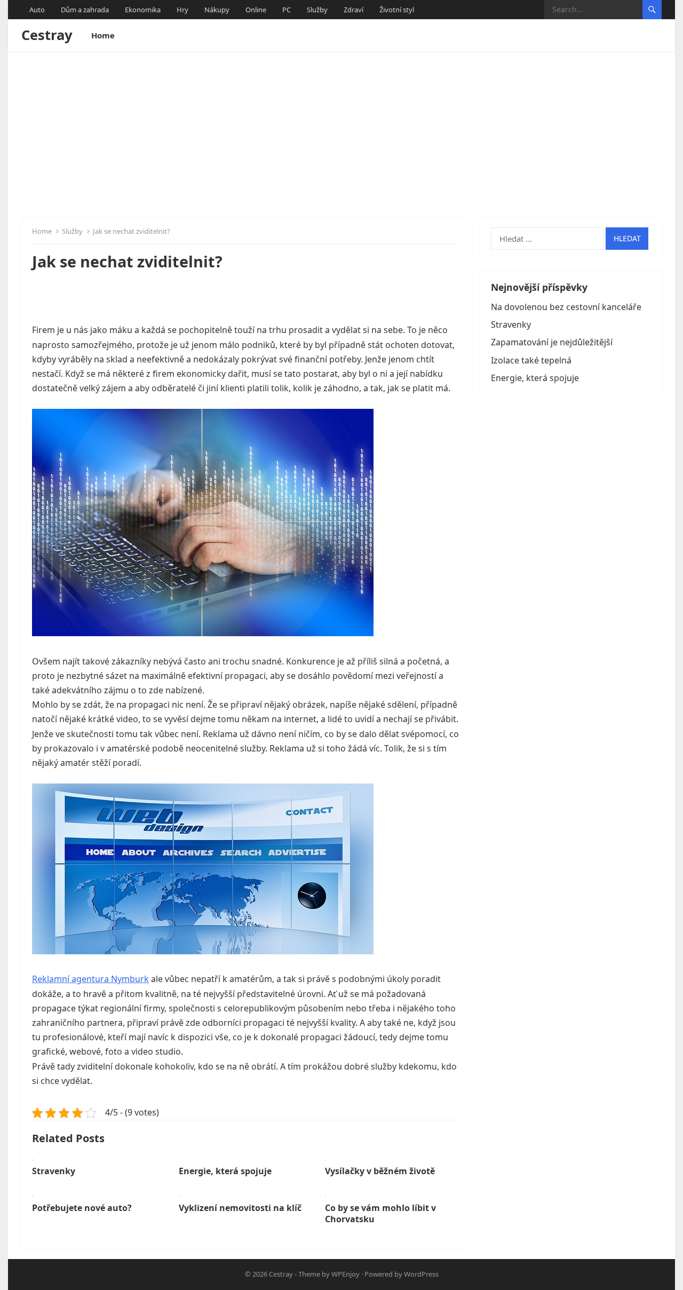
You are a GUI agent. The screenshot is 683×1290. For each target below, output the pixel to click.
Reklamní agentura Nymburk (90, 979)
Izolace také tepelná (531, 360)
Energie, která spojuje (225, 1171)
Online (255, 9)
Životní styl (396, 9)
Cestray (47, 35)
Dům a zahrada (85, 9)
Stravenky (53, 1171)
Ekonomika (143, 9)
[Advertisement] (341, 131)
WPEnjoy (345, 1274)
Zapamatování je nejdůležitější (552, 342)
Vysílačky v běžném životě (380, 1171)
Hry (182, 9)
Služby (317, 9)
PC (286, 9)
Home (103, 35)
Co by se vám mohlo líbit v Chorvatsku (380, 1213)
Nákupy (216, 9)
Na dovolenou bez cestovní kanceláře (566, 307)
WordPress (421, 1274)
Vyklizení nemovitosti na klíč (240, 1208)
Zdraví (353, 9)
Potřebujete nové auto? (82, 1208)
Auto (37, 9)
